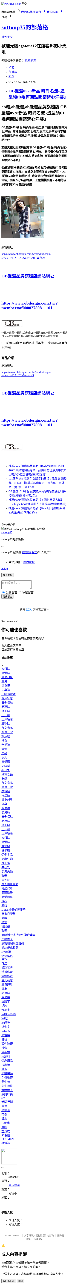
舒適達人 (7, 1090)
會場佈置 (7, 976)
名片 (11, 76)
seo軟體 (6, 951)
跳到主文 (7, 37)
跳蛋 (4, 1069)
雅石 (4, 901)
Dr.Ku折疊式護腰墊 (13, 909)
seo (3, 1097)
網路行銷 (7, 1094)
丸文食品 (7, 727)
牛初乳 (5, 867)
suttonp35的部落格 (24, 27)
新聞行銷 (7, 1101)
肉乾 (4, 753)
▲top (4, 568)
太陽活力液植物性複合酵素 (18, 934)
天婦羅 (5, 761)
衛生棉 (5, 1081)
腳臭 (4, 681)
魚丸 (4, 757)
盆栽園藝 (7, 896)
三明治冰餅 (8, 694)
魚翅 (4, 778)
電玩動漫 (30, 60)
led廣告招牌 (8, 1014)
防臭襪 (5, 689)
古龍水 (5, 1122)
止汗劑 (5, 715)
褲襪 (4, 1039)
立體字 (5, 1001)
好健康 (5, 850)
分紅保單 (7, 888)
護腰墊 (5, 926)
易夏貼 (5, 706)
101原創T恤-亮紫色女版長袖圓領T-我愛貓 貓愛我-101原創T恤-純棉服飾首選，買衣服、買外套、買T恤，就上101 (37, 483)
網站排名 (7, 956)
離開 (20, 1281)
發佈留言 (7, 596)
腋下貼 (5, 711)
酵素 (4, 875)
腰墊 (4, 922)
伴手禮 (5, 744)
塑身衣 (5, 1131)
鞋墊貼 (5, 723)
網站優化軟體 (9, 947)
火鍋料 (5, 765)
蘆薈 (4, 1106)
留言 (34, 552)
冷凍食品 (7, 774)
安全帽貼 (7, 702)
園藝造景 (7, 892)
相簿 (11, 67)
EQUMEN (7, 1138)
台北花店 (7, 980)
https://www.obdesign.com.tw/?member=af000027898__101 (29, 305)
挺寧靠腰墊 (8, 913)
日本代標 (39, 257)
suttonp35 (6, 532)
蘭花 (4, 905)
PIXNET (17, 1235)
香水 (4, 1118)
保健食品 (7, 854)
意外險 (5, 880)
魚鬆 (4, 749)
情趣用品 (7, 1060)
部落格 (12, 71)
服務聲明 (38, 1239)
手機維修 (7, 1077)
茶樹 (4, 1114)
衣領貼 (5, 668)
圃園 (4, 1127)
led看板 (5, 1031)
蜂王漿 (5, 863)
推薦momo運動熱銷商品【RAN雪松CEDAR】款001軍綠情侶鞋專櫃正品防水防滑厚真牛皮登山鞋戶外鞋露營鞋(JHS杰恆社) (37, 470)
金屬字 (5, 1009)
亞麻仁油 (7, 858)
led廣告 (5, 1022)
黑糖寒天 (7, 939)
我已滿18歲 (9, 1281)
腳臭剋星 (7, 677)
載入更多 (7, 575)
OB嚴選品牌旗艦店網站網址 (27, 276)
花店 (4, 963)
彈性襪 (5, 1035)
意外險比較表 (9, 884)
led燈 (4, 1018)
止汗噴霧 (7, 719)
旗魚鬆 (5, 736)
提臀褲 (5, 1143)
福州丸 (5, 770)
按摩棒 (5, 1064)
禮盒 (4, 740)
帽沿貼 (5, 673)
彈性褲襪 (7, 1043)
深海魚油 (7, 871)
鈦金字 (5, 1026)
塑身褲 (5, 1135)
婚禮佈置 (7, 971)
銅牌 (4, 1005)
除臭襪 (5, 685)
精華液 (5, 1110)
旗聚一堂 (7, 732)
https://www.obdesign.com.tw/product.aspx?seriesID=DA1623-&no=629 (26, 374)
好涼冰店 (7, 698)
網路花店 (7, 967)
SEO (4, 959)
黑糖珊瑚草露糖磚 (12, 943)
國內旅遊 (29, 562)
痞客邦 (26, 552)
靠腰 (4, 918)
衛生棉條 (7, 1086)
